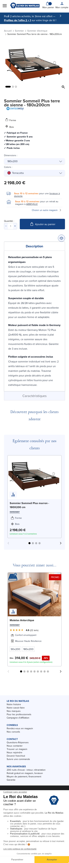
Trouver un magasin (17, 749)
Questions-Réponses (18, 742)
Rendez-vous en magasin (20, 728)
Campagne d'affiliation (18, 717)
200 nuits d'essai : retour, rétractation (26, 769)
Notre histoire (14, 704)
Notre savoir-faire (16, 707)
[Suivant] (60, 16)
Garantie (11, 779)
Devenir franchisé (16, 755)
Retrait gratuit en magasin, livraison (25, 773)
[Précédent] (8, 16)
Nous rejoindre (14, 752)
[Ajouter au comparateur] (61, 238)
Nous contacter (15, 745)
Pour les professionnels (19, 714)
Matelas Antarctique (22, 620)
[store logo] (25, 5)
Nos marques (14, 711)
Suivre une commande (18, 759)
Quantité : (9, 221)
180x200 (12, 161)
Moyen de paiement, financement (24, 776)
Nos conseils (13, 731)
